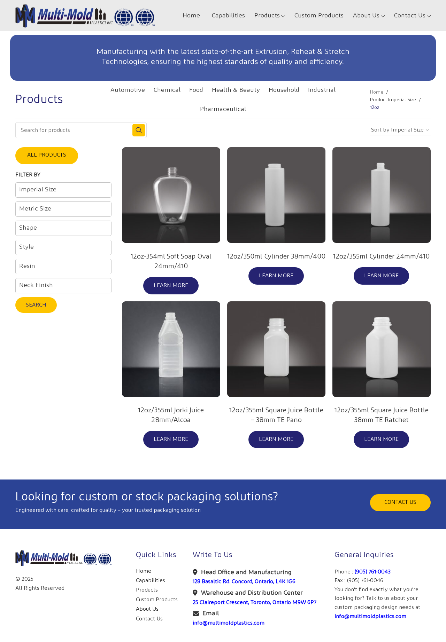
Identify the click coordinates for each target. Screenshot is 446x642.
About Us (147, 609)
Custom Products (157, 599)
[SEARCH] (138, 130)
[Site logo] (85, 15)
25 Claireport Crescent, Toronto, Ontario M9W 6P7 (254, 602)
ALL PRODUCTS (46, 155)
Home (376, 92)
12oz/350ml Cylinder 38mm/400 (276, 256)
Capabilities (150, 580)
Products (147, 590)
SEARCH (36, 305)
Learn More (171, 285)
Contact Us (149, 618)
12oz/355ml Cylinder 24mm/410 (381, 256)
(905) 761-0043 (373, 571)
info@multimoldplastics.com (228, 623)
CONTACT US (400, 502)
